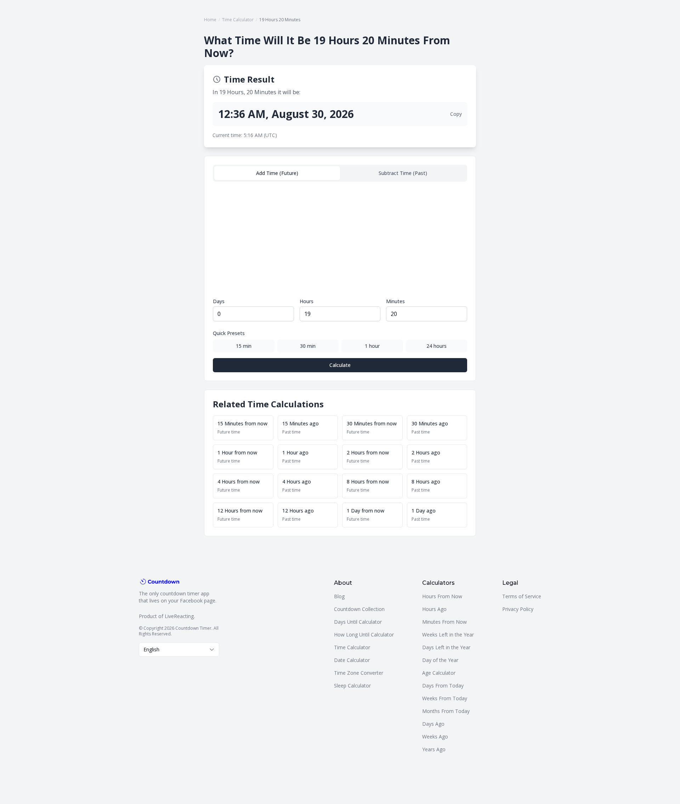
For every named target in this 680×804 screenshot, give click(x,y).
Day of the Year (440, 660)
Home (210, 20)
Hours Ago (434, 609)
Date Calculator (352, 660)
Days (219, 301)
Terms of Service (521, 596)
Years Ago (434, 749)
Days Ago (433, 723)
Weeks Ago (435, 736)
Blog (339, 596)
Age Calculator (438, 672)
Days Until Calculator (358, 621)
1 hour (372, 345)
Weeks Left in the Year (448, 634)
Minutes (395, 301)
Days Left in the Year (446, 647)
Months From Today (446, 711)
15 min (243, 345)
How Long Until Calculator (364, 634)
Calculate (340, 365)
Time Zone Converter (358, 672)
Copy (456, 114)
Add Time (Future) (277, 173)
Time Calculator (238, 20)
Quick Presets (229, 333)
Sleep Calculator (352, 685)
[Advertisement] (340, 239)
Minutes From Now (444, 621)
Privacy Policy (517, 609)
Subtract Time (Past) (403, 173)
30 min (308, 345)
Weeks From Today (444, 698)
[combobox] (179, 649)
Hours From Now (442, 596)
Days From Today (443, 685)
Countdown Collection (359, 609)
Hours (306, 301)
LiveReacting (179, 616)
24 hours (436, 345)
